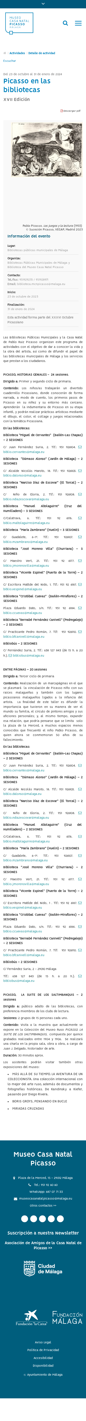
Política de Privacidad (43, 1350)
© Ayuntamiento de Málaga (43, 1374)
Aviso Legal (43, 1342)
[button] (43, 4)
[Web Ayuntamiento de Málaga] (43, 1269)
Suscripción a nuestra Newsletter (43, 1233)
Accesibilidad (43, 1358)
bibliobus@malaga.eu (28, 655)
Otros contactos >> (43, 1205)
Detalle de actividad (41, 53)
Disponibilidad (43, 1365)
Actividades (17, 53)
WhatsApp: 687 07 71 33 (46, 1191)
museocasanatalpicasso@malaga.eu (45, 1198)
